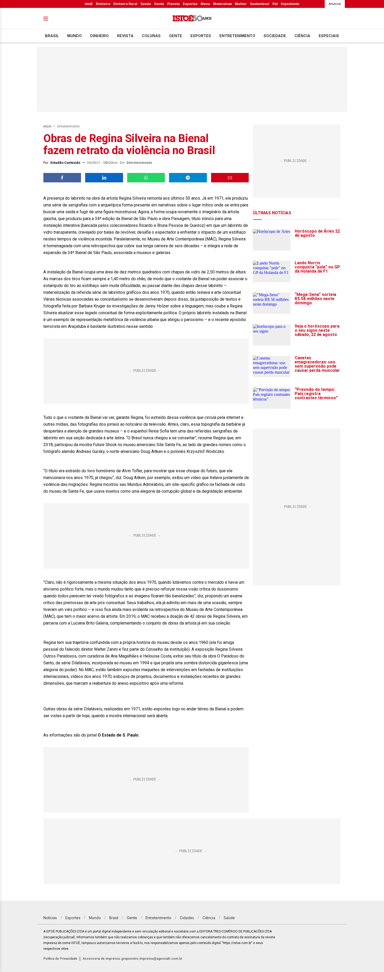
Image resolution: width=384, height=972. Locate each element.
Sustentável (259, 4)
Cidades (187, 917)
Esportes (190, 4)
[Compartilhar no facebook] (62, 177)
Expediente (290, 4)
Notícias (50, 917)
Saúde (146, 4)
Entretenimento (237, 35)
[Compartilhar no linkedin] (104, 177)
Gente (159, 4)
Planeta (173, 4)
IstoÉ (89, 4)
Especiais (329, 35)
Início (47, 126)
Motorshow (222, 4)
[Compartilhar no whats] (146, 177)
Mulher (241, 4)
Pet (275, 4)
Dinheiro (103, 4)
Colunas (151, 35)
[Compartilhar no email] (230, 177)
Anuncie (335, 4)
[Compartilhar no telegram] (188, 177)
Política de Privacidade (60, 958)
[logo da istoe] (192, 18)
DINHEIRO (99, 35)
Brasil (52, 35)
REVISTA (125, 35)
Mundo (74, 35)
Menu (205, 4)
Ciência (302, 35)
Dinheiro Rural (125, 4)
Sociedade (275, 35)
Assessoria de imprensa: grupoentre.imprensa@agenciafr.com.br (132, 958)
